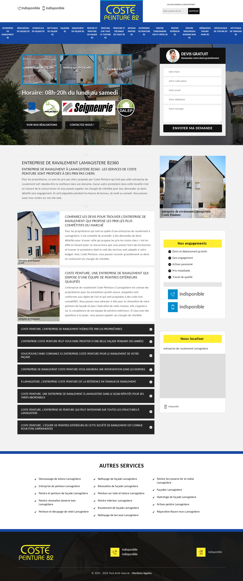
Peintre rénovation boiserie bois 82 (189, 33)
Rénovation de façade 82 (23, 30)
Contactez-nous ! (82, 125)
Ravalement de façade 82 (78, 30)
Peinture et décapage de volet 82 (119, 31)
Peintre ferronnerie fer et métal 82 (160, 31)
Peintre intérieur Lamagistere (115, 500)
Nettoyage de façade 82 (52, 31)
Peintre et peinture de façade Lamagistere (63, 493)
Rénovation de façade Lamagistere (118, 486)
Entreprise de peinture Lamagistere (59, 486)
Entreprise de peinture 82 (144, 31)
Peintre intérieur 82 (175, 31)
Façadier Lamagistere (169, 490)
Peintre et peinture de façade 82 (92, 33)
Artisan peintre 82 (132, 31)
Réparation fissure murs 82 (205, 31)
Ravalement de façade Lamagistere (118, 508)
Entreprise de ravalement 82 (8, 33)
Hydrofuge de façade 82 (38, 30)
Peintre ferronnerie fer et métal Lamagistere (175, 481)
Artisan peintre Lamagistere (173, 504)
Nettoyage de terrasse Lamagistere (118, 515)
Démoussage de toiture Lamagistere (60, 479)
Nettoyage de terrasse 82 (236, 31)
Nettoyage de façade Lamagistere (117, 479)
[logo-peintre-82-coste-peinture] (121, 11)
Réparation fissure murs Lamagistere (178, 511)
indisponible (31, 8)
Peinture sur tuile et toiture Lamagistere (121, 493)
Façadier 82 (64, 30)
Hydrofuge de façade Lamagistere (176, 497)
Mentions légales (142, 573)
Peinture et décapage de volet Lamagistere (64, 511)
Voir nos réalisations (42, 125)
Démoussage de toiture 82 (220, 30)
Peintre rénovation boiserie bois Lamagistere (57, 502)
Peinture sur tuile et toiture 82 (105, 33)
